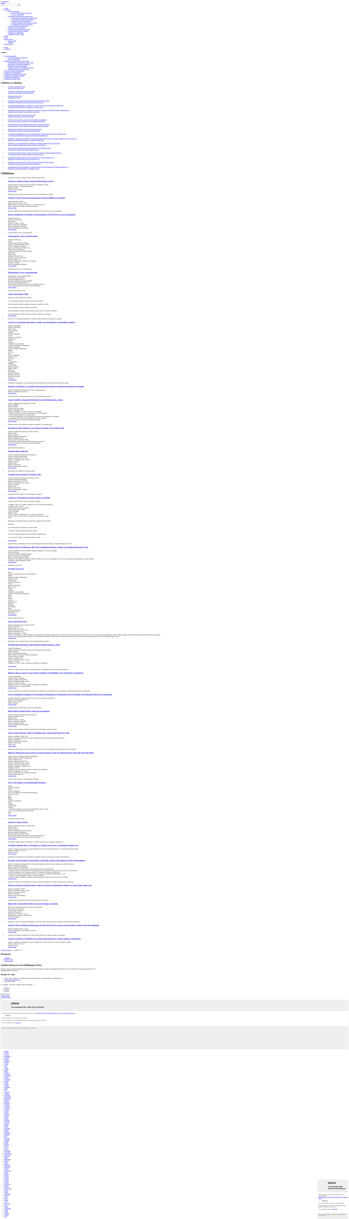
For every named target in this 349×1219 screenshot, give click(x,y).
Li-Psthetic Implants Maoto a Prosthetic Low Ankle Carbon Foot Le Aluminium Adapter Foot (43, 845)
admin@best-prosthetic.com (12, 980)
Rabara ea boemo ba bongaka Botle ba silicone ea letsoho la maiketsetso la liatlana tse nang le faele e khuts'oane (50, 885)
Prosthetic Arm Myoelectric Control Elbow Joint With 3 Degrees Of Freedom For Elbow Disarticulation (46, 860)
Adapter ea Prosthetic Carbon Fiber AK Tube (21, 116)
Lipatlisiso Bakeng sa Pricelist (9, 970)
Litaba (6, 36)
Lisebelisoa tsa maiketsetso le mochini (19, 29)
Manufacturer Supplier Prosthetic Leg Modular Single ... (24, 169)
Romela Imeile (5, 996)
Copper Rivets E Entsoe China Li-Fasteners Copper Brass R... (26, 154)
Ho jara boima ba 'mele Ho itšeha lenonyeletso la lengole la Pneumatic (28, 126)
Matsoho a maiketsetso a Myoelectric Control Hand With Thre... (26, 140)
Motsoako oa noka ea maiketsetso (21, 21)
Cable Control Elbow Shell (16, 88)
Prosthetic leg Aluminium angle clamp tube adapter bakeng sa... (26, 102)
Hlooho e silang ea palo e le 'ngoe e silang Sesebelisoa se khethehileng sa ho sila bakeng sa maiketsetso (45, 673)
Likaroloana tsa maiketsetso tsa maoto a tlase (24, 18)
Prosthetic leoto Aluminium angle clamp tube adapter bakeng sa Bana (34, 645)
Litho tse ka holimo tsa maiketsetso (18, 26)
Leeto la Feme (12, 41)
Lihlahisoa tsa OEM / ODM (16, 34)
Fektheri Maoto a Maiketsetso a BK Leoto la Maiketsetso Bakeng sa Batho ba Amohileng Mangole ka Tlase (48, 547)
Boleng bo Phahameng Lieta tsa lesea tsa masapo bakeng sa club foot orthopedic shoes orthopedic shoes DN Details (51, 753)
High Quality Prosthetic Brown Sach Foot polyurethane (29, 711)
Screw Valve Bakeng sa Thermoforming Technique (27, 783)
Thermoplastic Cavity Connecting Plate (22, 236)
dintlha (15, 191)
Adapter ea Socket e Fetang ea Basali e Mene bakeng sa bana (31, 181)
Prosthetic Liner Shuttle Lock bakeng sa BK (20, 93)
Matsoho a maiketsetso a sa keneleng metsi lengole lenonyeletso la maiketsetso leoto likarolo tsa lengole (46, 386)
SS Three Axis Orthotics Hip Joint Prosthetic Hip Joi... (23, 150)
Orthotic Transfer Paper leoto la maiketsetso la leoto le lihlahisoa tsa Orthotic (36, 198)
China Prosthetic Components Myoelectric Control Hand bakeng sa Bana (35, 400)
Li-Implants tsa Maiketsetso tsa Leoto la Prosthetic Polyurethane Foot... (28, 135)
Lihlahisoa (7, 10)
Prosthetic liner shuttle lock (18, 451)
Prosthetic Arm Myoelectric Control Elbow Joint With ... (24, 112)
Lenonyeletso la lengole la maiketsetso (23, 19)
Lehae (6, 8)
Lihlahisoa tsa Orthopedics (15, 32)
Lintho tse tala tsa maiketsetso (16, 28)
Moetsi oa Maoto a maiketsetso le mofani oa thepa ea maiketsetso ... (27, 145)
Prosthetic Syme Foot (14, 98)
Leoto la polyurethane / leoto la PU (22, 13)
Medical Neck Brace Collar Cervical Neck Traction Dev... (24, 164)
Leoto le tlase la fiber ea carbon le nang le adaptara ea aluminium (26, 121)
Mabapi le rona (8, 39)
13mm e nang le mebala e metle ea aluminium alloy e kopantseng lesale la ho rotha (38, 733)
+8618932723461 (6, 997)
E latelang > (8, 950)
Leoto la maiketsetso (14, 11)
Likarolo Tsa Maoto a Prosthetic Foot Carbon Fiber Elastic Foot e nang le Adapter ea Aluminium (44, 939)
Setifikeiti (10, 42)
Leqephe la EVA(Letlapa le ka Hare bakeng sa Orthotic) (29, 498)
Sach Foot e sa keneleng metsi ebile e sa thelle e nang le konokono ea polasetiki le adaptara (41, 322)
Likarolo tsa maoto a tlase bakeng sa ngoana (24, 23)
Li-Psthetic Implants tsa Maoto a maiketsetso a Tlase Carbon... (26, 107)
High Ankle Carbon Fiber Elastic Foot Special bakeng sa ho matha (33, 904)
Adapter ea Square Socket (17, 822)
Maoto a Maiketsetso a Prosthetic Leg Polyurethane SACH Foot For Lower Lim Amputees (41, 215)
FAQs (6, 37)
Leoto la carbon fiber (18, 14)
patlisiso (10, 191)
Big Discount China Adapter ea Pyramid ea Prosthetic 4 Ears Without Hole (36, 428)
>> (13, 950)
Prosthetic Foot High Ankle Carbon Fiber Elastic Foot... (24, 159)
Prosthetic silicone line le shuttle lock (22, 24)
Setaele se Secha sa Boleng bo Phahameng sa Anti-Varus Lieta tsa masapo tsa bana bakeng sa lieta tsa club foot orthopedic (53, 925)
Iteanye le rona (8, 44)
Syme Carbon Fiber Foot (17, 622)
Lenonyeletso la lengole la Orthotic (18, 31)
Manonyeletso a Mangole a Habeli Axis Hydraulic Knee (24, 131)
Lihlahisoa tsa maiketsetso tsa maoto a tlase (20, 16)
